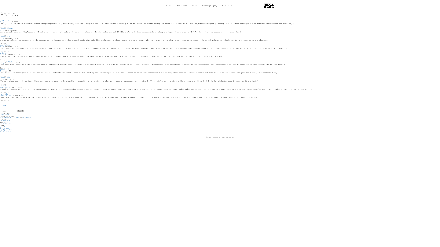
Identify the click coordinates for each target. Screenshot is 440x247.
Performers (182, 6)
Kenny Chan (4, 94)
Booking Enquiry (209, 6)
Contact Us (227, 6)
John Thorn (4, 20)
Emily (2, 22)
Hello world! (4, 114)
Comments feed (6, 129)
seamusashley (5, 87)
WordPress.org (5, 131)
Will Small (3, 53)
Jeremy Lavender (6, 28)
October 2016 (5, 120)
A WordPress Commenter (9, 117)
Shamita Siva (5, 37)
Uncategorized (5, 123)
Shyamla (3, 86)
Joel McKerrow (5, 45)
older (3, 105)
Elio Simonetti (5, 69)
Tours (194, 6)
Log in (2, 126)
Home (168, 6)
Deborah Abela (5, 77)
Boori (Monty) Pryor (7, 61)
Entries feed (4, 128)
